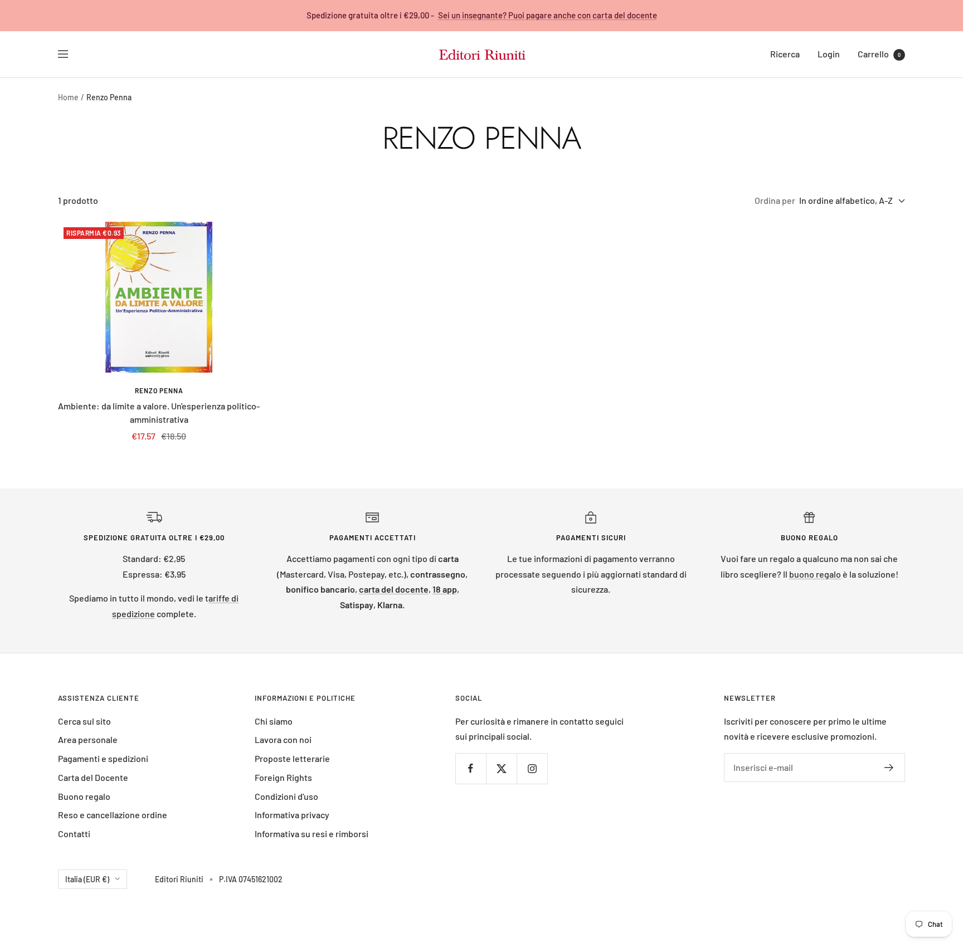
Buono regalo (84, 796)
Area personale (88, 739)
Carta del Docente (93, 777)
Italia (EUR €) (87, 879)
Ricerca (785, 53)
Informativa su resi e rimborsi (311, 833)
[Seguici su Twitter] (501, 768)
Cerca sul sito (84, 721)
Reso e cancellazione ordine (112, 814)
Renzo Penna (159, 390)
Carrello (879, 53)
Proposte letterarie (292, 758)
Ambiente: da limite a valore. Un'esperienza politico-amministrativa (159, 412)
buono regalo (815, 574)
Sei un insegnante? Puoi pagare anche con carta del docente (547, 15)
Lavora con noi (283, 739)
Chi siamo (274, 721)
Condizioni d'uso (286, 796)
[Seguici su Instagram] (532, 768)
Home (68, 97)
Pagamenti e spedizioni (103, 758)
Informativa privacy (292, 814)
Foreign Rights (283, 777)
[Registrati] (889, 767)
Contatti (74, 833)
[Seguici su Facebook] (470, 768)
